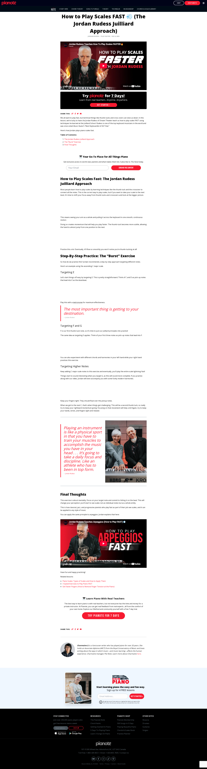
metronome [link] (77, 302)
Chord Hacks (95, 723)
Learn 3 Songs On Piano (100, 734)
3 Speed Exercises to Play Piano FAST (77, 584)
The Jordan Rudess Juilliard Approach (79, 139)
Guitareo (146, 727)
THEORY (105, 9)
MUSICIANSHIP (128, 9)
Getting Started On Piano (100, 727)
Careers (113, 764)
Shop (179, 3)
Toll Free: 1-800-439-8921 (88, 753)
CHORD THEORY (77, 9)
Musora (146, 720)
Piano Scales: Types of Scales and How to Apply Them (84, 581)
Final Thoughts (70, 144)
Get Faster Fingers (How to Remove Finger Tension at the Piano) (88, 586)
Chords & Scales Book (126, 730)
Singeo (145, 730)
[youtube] (93, 759)
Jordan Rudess (69, 473)
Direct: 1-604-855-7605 (109, 753)
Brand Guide (121, 764)
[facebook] (98, 759)
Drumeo (146, 723)
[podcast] (113, 759)
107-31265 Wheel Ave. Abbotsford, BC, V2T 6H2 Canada (103, 749)
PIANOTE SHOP (123, 716)
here (139, 654)
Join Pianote (192, 3)
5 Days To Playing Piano (100, 730)
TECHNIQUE (116, 9)
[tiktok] (108, 759)
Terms (101, 764)
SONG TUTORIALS (92, 9)
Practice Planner (123, 734)
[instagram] (103, 759)
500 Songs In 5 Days (125, 723)
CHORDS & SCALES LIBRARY (146, 9)
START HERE (63, 9)
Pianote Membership (125, 720)
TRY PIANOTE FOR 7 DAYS (103, 616)
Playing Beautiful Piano (126, 727)
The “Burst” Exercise (72, 142)
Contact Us (124, 753)
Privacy (107, 764)
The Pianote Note (97, 720)
